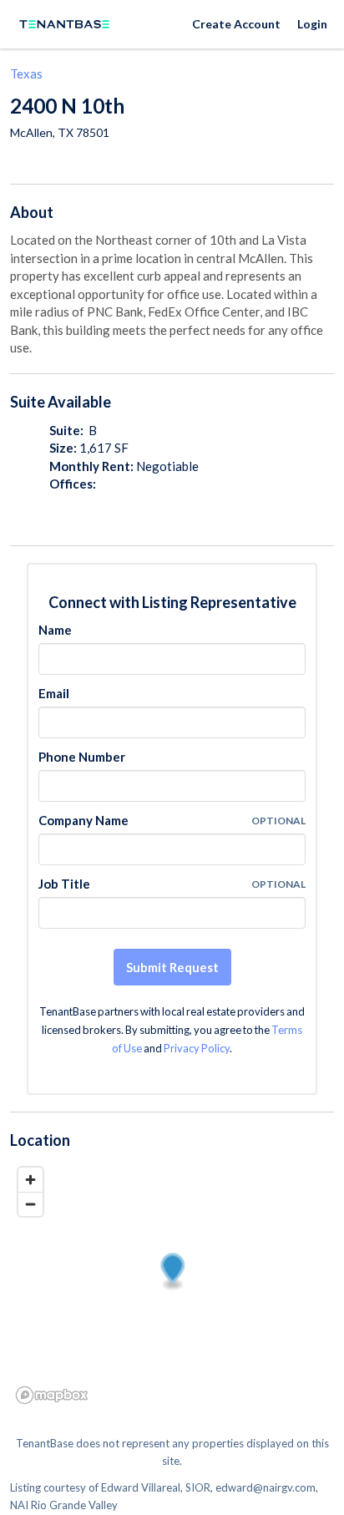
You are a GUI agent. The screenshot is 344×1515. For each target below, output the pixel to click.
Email (53, 693)
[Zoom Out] (30, 1204)
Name (55, 629)
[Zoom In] (30, 1180)
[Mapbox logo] (52, 1395)
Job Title (64, 883)
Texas (26, 73)
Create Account (236, 24)
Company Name (83, 820)
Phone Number (81, 756)
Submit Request (172, 967)
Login (312, 24)
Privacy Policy (197, 1048)
